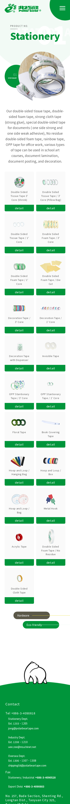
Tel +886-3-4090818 (20, 713)
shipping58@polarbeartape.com (27, 765)
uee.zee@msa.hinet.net (22, 747)
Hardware (23, 615)
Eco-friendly (34, 625)
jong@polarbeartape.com (23, 728)
